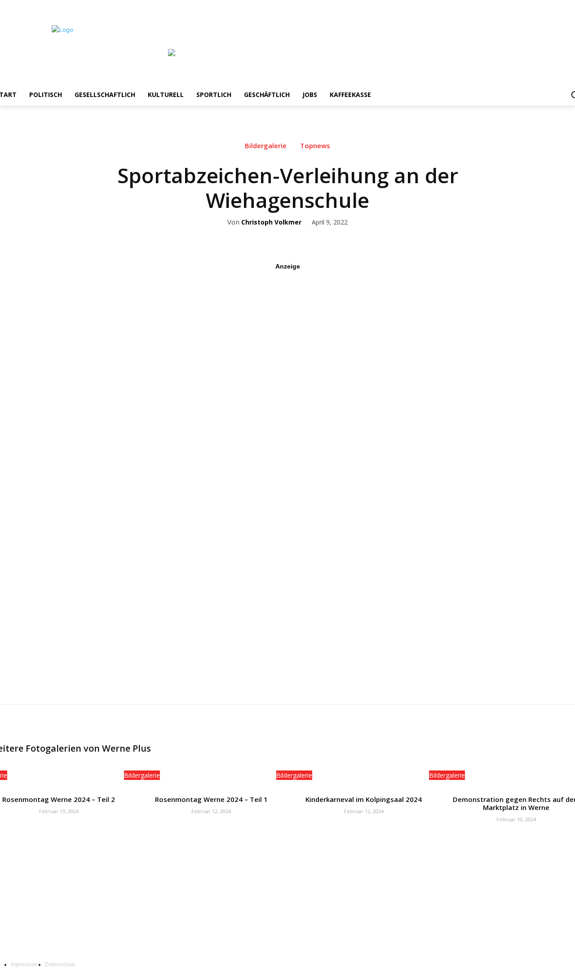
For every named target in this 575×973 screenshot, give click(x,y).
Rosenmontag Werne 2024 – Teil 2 (58, 799)
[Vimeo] (568, 6)
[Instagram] (543, 6)
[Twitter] (556, 6)
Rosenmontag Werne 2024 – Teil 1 (211, 799)
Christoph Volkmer (271, 222)
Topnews (315, 145)
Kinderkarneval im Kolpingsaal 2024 (363, 799)
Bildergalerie (266, 145)
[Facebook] (531, 6)
